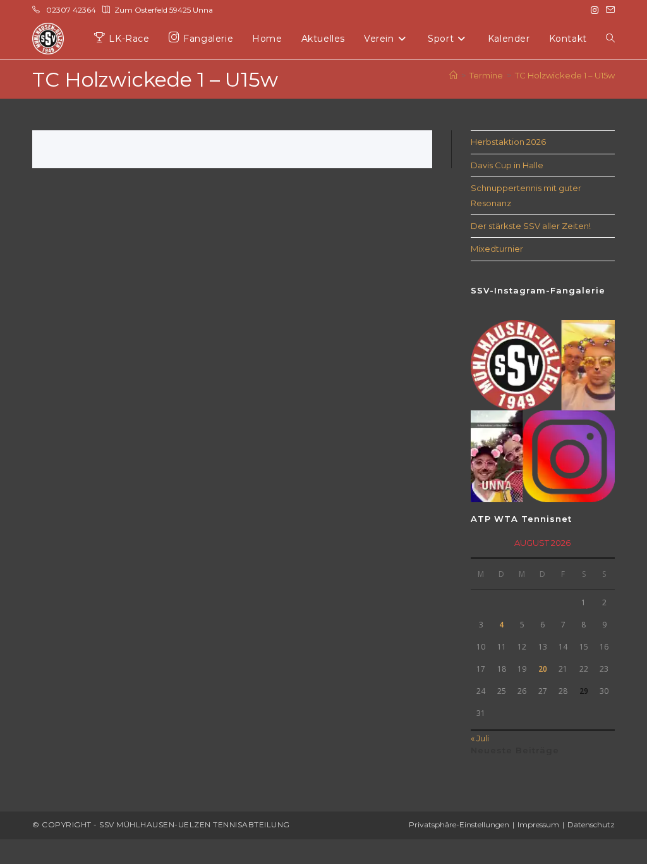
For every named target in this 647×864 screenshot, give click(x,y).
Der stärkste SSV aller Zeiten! (531, 226)
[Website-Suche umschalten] (610, 39)
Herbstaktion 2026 (508, 142)
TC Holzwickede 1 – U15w (565, 75)
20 (542, 668)
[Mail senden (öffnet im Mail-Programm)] (608, 10)
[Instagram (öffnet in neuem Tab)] (594, 10)
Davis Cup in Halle (507, 165)
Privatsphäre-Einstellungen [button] (459, 824)
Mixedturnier (497, 249)
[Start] (453, 75)
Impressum (538, 824)
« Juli (480, 738)
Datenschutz (591, 824)
